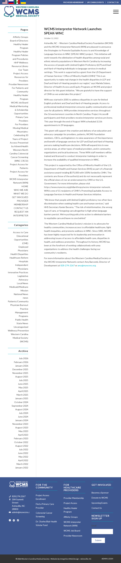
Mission (24, 290)
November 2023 (20, 424)
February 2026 (21, 362)
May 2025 (23, 387)
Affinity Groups (20, 37)
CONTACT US (113, 2)
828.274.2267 (19, 496)
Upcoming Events (99, 503)
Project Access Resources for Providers (20, 77)
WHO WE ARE (21, 190)
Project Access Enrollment (42, 497)
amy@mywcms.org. (87, 265)
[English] (5, 1)
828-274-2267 (67, 265)
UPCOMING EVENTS (95, 2)
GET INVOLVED (20, 197)
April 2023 (23, 434)
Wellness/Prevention (18, 330)
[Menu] (114, 12)
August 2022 (21, 445)
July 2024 (23, 413)
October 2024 (21, 402)
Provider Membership (74, 498)
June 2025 (23, 383)
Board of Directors (19, 40)
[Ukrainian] (23, 1)
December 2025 (20, 369)
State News (22, 323)
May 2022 (23, 456)
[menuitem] (73, 2)
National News (21, 294)
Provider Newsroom (18, 84)
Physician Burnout (19, 305)
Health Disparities (19, 254)
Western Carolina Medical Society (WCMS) (19, 338)
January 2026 (21, 365)
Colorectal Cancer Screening (44, 515)
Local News (22, 283)
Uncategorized (21, 327)
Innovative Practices (18, 272)
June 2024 (23, 416)
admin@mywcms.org (22, 512)
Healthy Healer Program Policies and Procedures (20, 55)
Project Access (70, 503)
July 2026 (23, 358)
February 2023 (21, 438)
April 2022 (23, 460)
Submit (98, 540)
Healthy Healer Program (70, 510)
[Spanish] (17, 1)
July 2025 (23, 380)
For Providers (21, 124)
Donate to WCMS (100, 497)
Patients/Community (18, 301)
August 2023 (21, 427)
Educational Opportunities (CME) (21, 240)
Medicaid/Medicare (18, 287)
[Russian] (11, 1)
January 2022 (21, 467)
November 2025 (20, 373)
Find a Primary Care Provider (45, 506)
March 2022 (22, 464)
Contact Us (97, 508)
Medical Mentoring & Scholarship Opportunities (19, 110)
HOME (25, 186)
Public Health (21, 319)
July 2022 (23, 449)
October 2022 (21, 442)
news (25, 297)
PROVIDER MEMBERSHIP (73, 2)
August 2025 (21, 376)
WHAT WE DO (21, 193)
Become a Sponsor (100, 492)
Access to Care (20, 232)
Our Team (23, 69)
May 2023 (23, 431)
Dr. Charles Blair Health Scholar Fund (46, 523)
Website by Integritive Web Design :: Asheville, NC (71, 559)
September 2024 (20, 405)
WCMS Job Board (19, 102)
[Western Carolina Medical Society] (21, 12)
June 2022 (23, 453)
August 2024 (21, 409)
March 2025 (22, 394)
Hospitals (23, 261)
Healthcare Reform (19, 257)
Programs (23, 316)
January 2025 (21, 398)
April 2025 (23, 391)
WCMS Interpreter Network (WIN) (72, 524)
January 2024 (21, 420)
